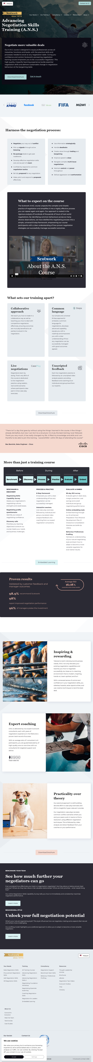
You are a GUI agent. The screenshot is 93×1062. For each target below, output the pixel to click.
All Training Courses (28, 970)
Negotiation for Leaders (29, 998)
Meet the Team (9, 1018)
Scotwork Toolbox (65, 984)
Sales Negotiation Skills (11, 970)
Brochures (62, 975)
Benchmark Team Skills (48, 973)
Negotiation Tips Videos (66, 981)
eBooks (61, 978)
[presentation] (3, 105)
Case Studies (9, 1023)
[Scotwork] (14, 956)
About (85, 15)
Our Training (44, 15)
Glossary (62, 990)
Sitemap (48, 1059)
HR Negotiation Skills (10, 981)
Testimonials (9, 1021)
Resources (76, 15)
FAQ (60, 987)
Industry (66, 15)
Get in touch (35, 76)
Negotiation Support (47, 970)
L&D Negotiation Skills (11, 978)
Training (25, 966)
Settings (34, 1057)
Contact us (83, 3)
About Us (8, 1009)
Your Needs (33, 15)
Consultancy (56, 15)
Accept (14, 1057)
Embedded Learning (28, 1001)
